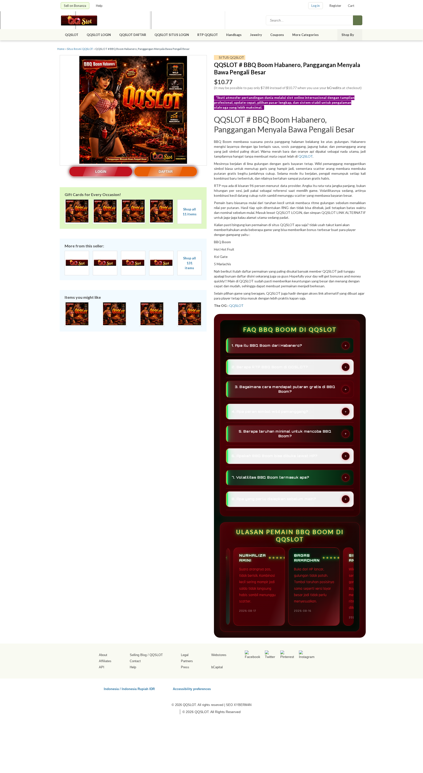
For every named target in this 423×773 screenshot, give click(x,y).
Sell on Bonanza (75, 6)
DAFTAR (166, 171)
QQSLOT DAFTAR (132, 35)
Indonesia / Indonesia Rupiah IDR (129, 688)
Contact (135, 661)
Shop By (348, 35)
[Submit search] (357, 20)
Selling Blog (138, 655)
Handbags (234, 35)
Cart (351, 6)
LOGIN (100, 171)
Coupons (277, 35)
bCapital (217, 667)
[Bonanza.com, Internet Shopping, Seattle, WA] (292, 688)
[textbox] (310, 20)
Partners (187, 661)
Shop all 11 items (190, 211)
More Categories (305, 35)
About (103, 655)
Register (335, 6)
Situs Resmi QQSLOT (80, 48)
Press (185, 667)
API (101, 667)
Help (99, 6)
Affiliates (105, 661)
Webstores (218, 655)
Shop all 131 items (189, 263)
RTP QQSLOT (207, 35)
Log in (315, 6)
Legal (184, 655)
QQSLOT (71, 35)
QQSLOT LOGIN (99, 35)
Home (61, 48)
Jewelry (256, 35)
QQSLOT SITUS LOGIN (171, 35)
